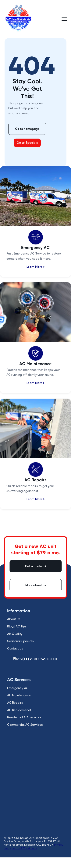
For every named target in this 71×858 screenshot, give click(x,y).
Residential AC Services (24, 717)
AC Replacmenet (19, 710)
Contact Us (15, 648)
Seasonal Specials (20, 641)
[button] (64, 19)
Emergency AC (17, 688)
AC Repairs (15, 702)
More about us (35, 585)
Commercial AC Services (25, 724)
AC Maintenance (19, 695)
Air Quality (15, 634)
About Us (13, 619)
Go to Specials (27, 142)
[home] (18, 19)
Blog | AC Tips (17, 626)
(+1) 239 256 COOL (40, 659)
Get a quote (35, 566)
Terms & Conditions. (24, 848)
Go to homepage (27, 129)
